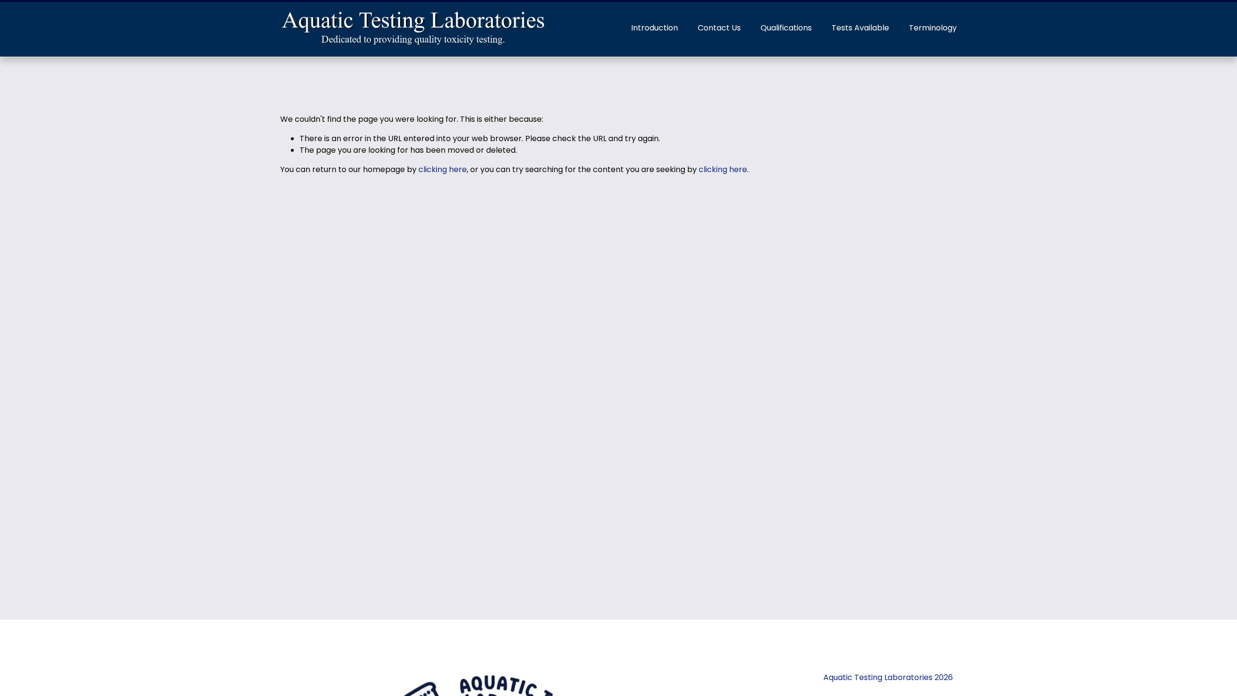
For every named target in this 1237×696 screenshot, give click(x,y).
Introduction (654, 27)
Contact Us (719, 27)
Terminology (933, 27)
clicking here (442, 169)
